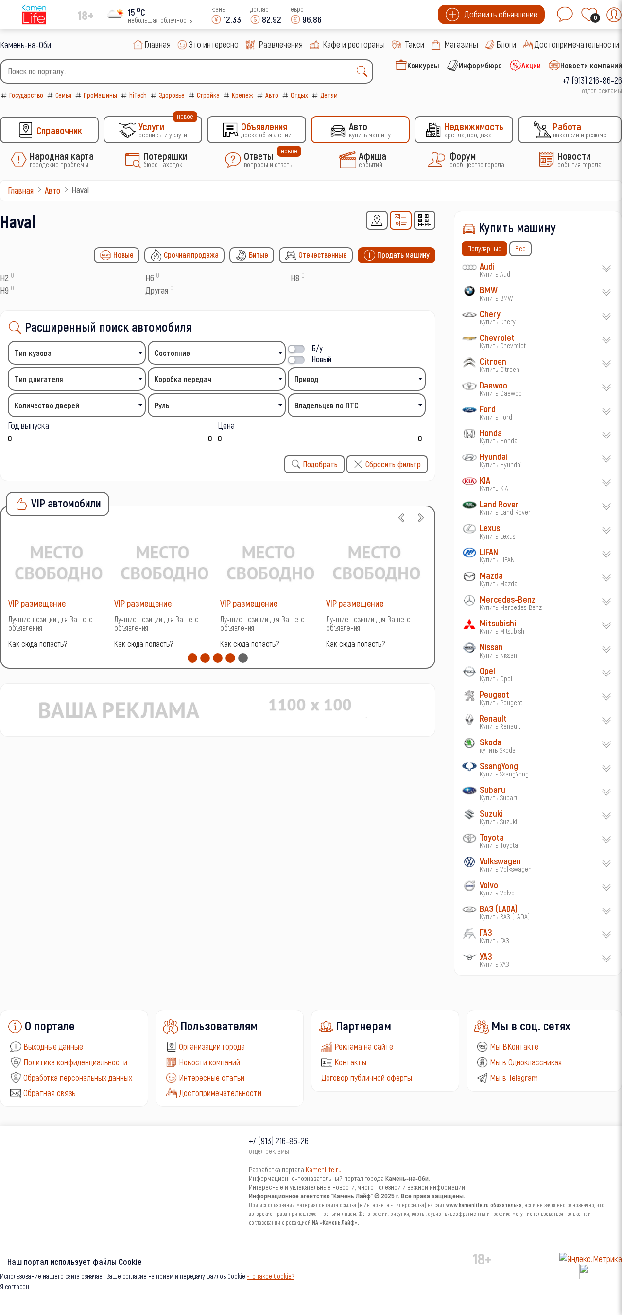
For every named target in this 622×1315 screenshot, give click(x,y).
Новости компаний (209, 1062)
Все (520, 248)
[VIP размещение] (58, 562)
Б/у (317, 348)
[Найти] (364, 71)
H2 (4, 277)
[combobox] (186, 71)
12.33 (232, 19)
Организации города (212, 1046)
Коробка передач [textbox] (183, 379)
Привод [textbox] (306, 379)
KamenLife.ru (324, 1169)
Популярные (484, 248)
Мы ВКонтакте (514, 1046)
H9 (4, 290)
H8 (295, 277)
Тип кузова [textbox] (33, 353)
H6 (149, 277)
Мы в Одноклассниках (526, 1062)
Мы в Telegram (514, 1077)
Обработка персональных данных (77, 1077)
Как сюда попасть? (37, 643)
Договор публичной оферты (366, 1077)
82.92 (271, 19)
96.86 (312, 19)
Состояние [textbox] (172, 353)
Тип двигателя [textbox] (39, 379)
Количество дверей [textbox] (47, 405)
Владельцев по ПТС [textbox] (326, 405)
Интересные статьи (211, 1077)
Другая (156, 290)
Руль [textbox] (162, 405)
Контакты (350, 1062)
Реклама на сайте (363, 1046)
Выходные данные (53, 1046)
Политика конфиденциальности (75, 1062)
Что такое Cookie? (270, 1276)
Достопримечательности (220, 1092)
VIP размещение (37, 602)
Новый (321, 359)
